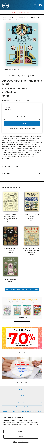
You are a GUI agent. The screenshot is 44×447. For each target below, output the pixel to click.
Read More (6, 158)
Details (7, 174)
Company (22, 402)
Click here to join (22, 382)
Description (10, 167)
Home (5, 17)
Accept (20, 431)
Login (11, 128)
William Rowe (10, 92)
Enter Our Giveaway (22, 322)
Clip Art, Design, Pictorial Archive (19, 17)
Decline (21, 436)
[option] (22, 12)
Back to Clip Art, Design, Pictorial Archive (23, 289)
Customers (22, 389)
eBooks (33, 17)
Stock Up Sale (22, 352)
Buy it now (22, 123)
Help (22, 395)
